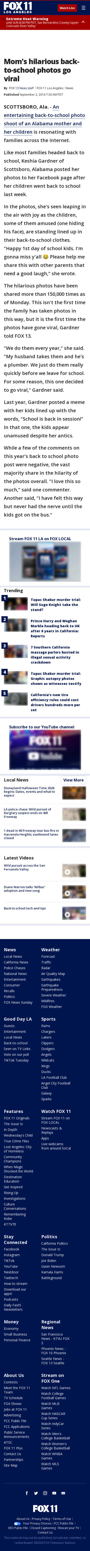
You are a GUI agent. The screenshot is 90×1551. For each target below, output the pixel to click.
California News (16, 962)
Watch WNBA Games (51, 1456)
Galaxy (46, 1093)
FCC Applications (17, 1426)
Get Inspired (13, 1187)
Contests (11, 1382)
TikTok (9, 1260)
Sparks (46, 1099)
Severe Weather (53, 995)
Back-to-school (16, 1043)
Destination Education (13, 1179)
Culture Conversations (15, 1206)
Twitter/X (11, 1278)
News (69, 88)
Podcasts (11, 1299)
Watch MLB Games (50, 1405)
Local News (16, 780)
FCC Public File (15, 1421)
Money (11, 1322)
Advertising (12, 1415)
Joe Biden (48, 1260)
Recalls (9, 991)
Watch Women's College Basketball (55, 1445)
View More (73, 780)
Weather (50, 949)
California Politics (54, 1243)
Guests (9, 1025)
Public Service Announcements (16, 1434)
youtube (54, 1493)
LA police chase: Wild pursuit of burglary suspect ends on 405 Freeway (27, 813)
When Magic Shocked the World (18, 1169)
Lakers (46, 1037)
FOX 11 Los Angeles (50, 88)
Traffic (46, 962)
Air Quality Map (53, 973)
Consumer (12, 985)
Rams (45, 1025)
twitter (36, 1493)
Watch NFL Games (56, 1388)
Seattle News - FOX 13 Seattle (52, 1360)
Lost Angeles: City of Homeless (17, 1148)
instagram (45, 1493)
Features (13, 1111)
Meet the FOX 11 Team (17, 1390)
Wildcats (47, 1060)
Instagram (12, 1255)
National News (15, 973)
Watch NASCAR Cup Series (53, 1415)
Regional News (50, 1324)
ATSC (8, 1442)
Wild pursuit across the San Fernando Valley (24, 867)
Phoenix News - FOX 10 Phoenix (53, 1350)
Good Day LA (18, 1019)
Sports (48, 1019)
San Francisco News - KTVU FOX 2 (55, 1338)
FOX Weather (51, 1006)
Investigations (14, 1198)
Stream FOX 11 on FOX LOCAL (55, 1120)
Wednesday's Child (18, 1135)
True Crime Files (16, 1141)
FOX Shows (13, 1403)
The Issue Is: (13, 1124)
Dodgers (48, 1048)
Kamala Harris (52, 1272)
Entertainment (15, 979)
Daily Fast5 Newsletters (13, 1307)
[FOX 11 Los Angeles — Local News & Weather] (18, 7)
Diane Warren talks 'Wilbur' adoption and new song (24, 889)
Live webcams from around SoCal (56, 1146)
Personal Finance (17, 1340)
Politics (9, 996)
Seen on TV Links (17, 1048)
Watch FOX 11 (56, 1111)
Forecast (48, 956)
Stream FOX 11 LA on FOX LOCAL (40, 538)
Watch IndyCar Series (52, 1425)
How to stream (15, 1283)
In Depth (10, 1129)
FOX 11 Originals (17, 1118)
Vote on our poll (16, 1054)
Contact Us (12, 1454)
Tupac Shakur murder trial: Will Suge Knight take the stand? (56, 604)
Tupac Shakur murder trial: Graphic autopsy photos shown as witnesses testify (56, 678)
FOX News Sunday (18, 1002)
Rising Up (11, 1192)
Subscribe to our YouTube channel (41, 727)
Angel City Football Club (55, 1085)
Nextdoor (11, 1272)
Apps (45, 1138)
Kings (45, 1066)
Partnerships (13, 1459)
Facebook (11, 1249)
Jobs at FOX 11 (15, 1409)
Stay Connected (15, 1239)
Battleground (51, 1278)
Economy (11, 1328)
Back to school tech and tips (25, 908)
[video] (74, 870)
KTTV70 (10, 1224)
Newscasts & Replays (51, 1130)
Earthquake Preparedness (52, 987)
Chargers (48, 1031)
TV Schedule (13, 1398)
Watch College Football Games (53, 1395)
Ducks (46, 1071)
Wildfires (47, 1001)
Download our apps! (15, 1291)
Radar (45, 968)
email (63, 1493)
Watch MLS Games (50, 1466)
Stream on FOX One (52, 1378)
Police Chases (14, 968)
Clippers (47, 1043)
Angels (46, 1054)
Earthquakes (50, 979)
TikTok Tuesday (16, 1060)
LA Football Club (54, 1077)
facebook (27, 1493)
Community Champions (13, 1159)
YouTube (11, 1266)
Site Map (11, 1465)
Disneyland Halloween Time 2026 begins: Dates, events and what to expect (29, 792)
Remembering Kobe (15, 1216)
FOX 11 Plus (13, 1448)
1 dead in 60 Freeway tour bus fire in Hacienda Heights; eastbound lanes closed (31, 834)
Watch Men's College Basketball (55, 1435)
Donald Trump (52, 1255)
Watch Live (67, 8)
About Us (14, 1375)
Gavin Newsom (53, 1266)
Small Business (15, 1334)
